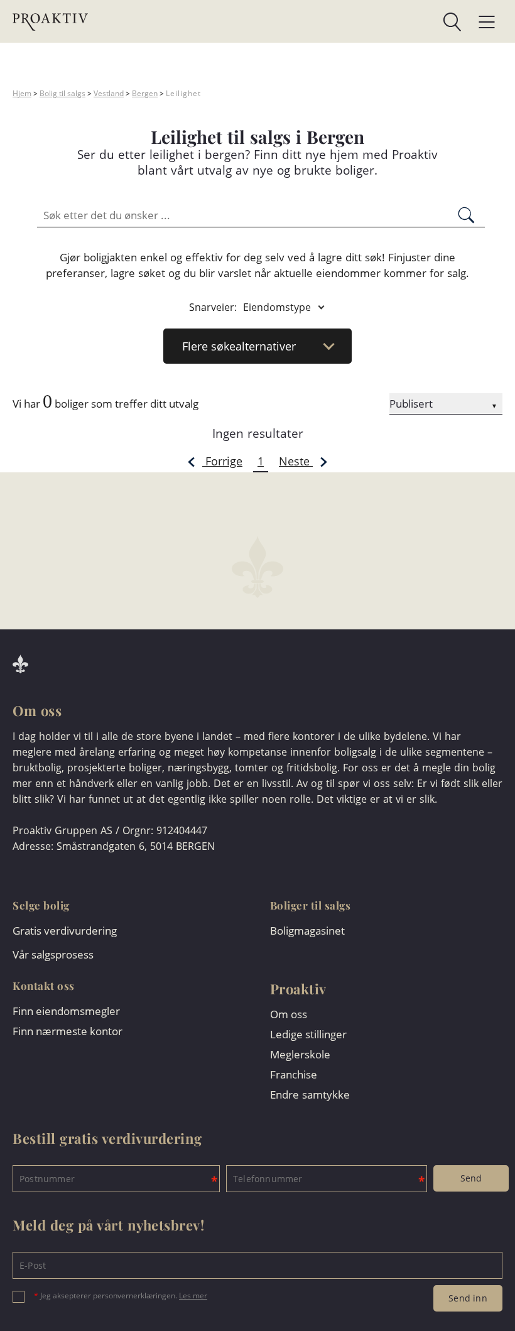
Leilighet (183, 93)
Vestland (109, 93)
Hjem (22, 93)
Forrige (222, 461)
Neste (296, 461)
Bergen (145, 93)
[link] (275, 22)
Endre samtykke (310, 1094)
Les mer (193, 1295)
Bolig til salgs (62, 93)
